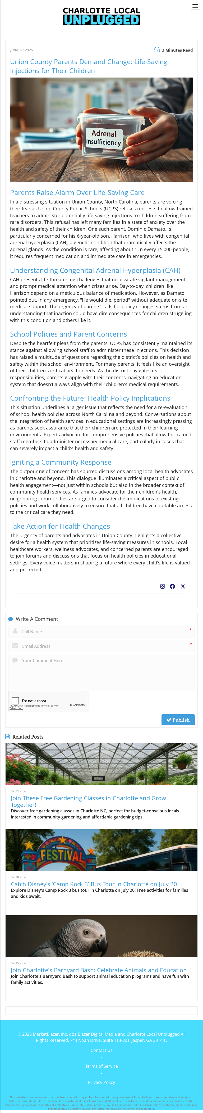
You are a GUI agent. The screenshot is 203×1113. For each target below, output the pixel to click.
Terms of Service (101, 1066)
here (151, 1108)
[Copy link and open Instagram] (162, 585)
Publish (181, 720)
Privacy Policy (101, 1082)
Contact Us (102, 1050)
